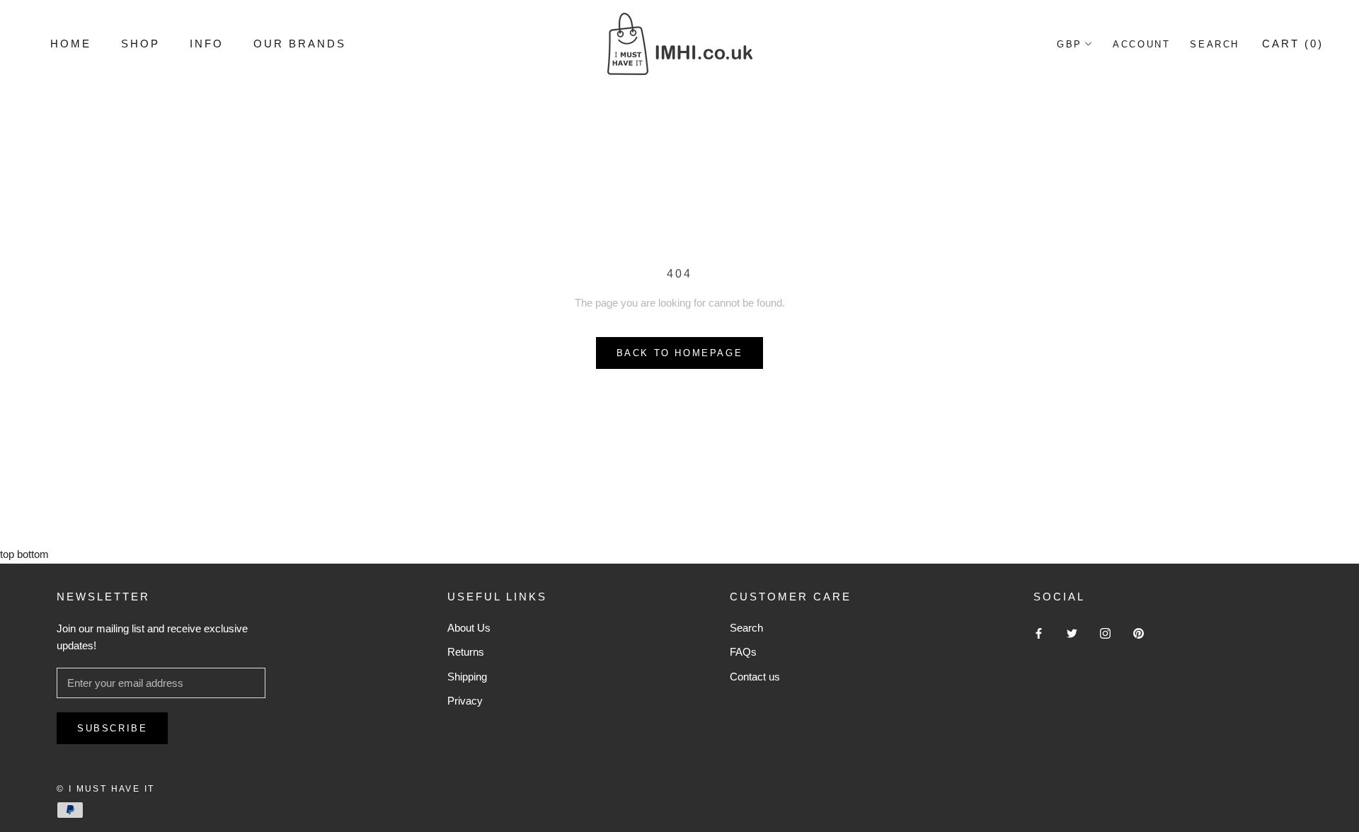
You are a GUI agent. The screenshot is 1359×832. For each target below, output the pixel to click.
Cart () (1293, 44)
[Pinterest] (1138, 633)
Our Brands (299, 44)
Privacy (465, 701)
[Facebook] (1038, 633)
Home (70, 44)
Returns (465, 652)
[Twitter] (1072, 633)
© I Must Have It (105, 789)
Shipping (467, 677)
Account (1141, 44)
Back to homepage (680, 353)
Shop (140, 44)
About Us (469, 628)
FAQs (743, 652)
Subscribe (112, 728)
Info (207, 44)
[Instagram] (1105, 633)
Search (1214, 44)
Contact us (755, 677)
